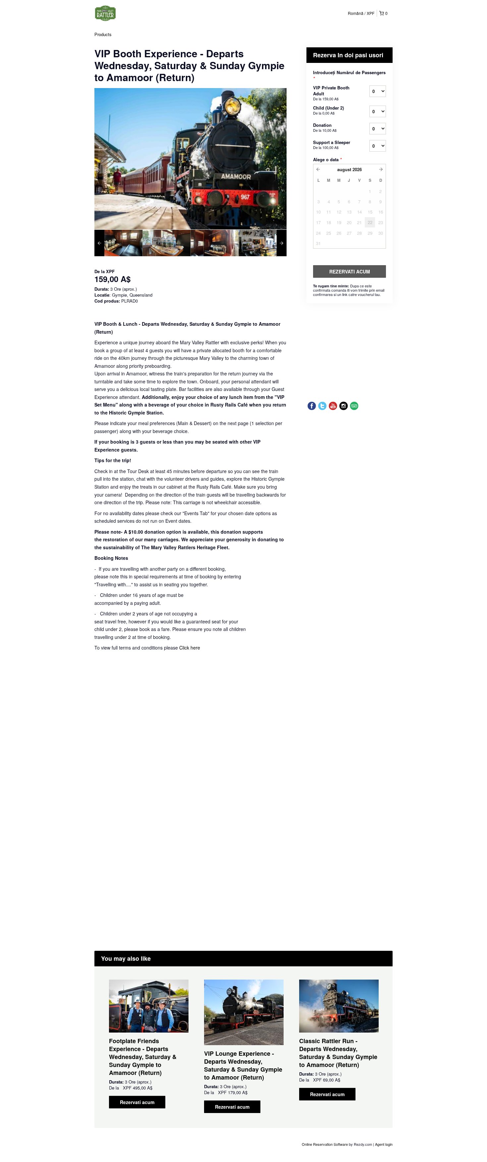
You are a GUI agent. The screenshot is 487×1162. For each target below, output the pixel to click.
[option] (118, 243)
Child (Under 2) (328, 110)
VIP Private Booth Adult (331, 92)
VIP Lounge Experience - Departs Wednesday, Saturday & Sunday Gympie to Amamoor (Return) (243, 1065)
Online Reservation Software (325, 1144)
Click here (189, 647)
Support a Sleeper (331, 144)
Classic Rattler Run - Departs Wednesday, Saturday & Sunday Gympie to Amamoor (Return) (338, 1053)
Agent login (384, 1144)
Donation (325, 127)
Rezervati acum (137, 1102)
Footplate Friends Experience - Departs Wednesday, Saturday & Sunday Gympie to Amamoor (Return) (143, 1057)
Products (103, 34)
